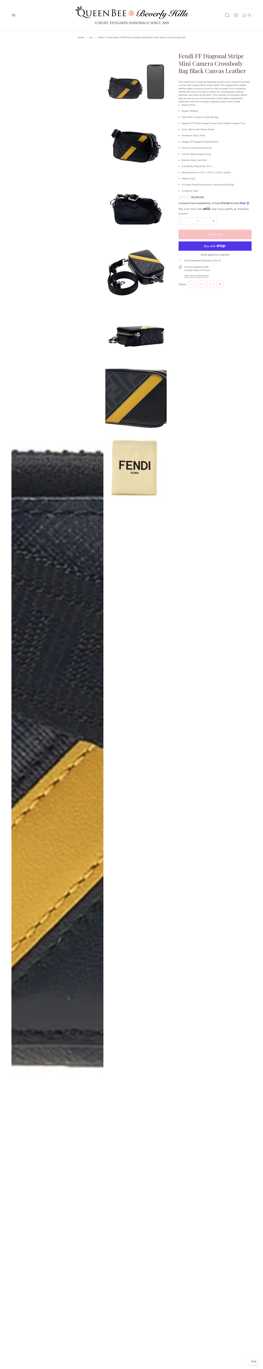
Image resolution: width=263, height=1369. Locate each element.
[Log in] (236, 15)
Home (81, 37)
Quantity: (184, 213)
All (91, 37)
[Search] (227, 15)
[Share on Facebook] (201, 284)
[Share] (192, 284)
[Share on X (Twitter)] (210, 284)
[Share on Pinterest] (219, 284)
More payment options (215, 254)
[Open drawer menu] (14, 15)
